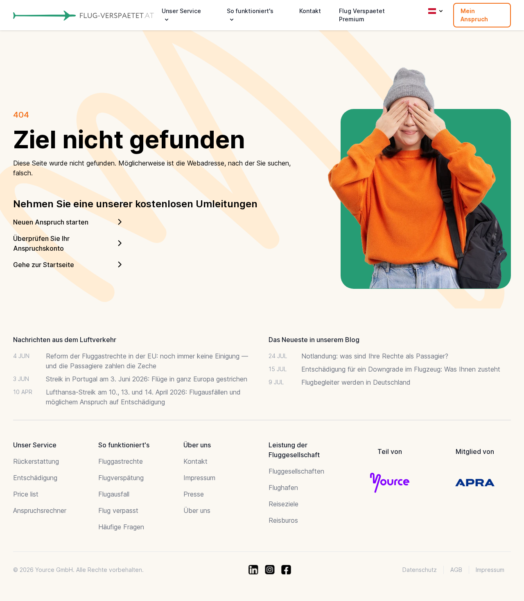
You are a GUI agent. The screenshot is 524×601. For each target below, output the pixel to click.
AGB (456, 569)
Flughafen (283, 487)
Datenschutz (419, 569)
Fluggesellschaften (296, 471)
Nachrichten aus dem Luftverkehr (64, 340)
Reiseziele (283, 504)
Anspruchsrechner (39, 510)
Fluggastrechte (120, 461)
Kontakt (310, 10)
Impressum (199, 478)
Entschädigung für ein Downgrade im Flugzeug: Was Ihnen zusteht (400, 369)
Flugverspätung (121, 478)
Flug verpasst (118, 510)
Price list (25, 494)
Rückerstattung (36, 461)
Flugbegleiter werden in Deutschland (356, 382)
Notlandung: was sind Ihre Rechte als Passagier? (374, 356)
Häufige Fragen (121, 527)
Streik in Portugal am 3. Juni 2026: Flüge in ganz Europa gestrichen (146, 379)
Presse (193, 494)
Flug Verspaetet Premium (362, 15)
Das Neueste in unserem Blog (314, 340)
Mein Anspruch (474, 15)
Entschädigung (35, 478)
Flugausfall (113, 494)
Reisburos (283, 520)
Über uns (196, 510)
